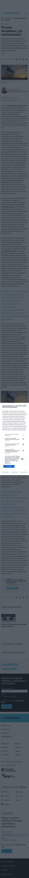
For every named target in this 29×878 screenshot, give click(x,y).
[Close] (25, 406)
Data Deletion (5, 472)
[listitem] (14, 435)
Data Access (14, 472)
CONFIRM (9, 466)
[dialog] (14, 439)
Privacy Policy (23, 472)
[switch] (23, 439)
